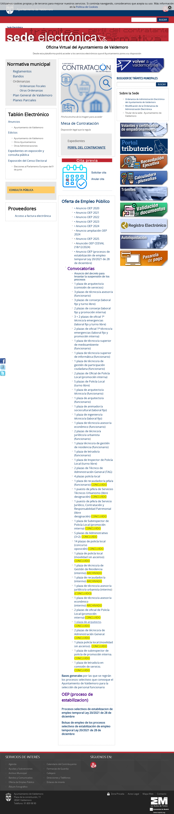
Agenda (12, 764)
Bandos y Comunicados (20, 777)
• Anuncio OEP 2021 (86, 212)
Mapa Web (148, 793)
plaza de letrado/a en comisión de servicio (88, 664)
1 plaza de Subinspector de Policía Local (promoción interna (91, 524)
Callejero (51, 773)
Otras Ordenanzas (31, 90)
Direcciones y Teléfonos (58, 777)
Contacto (161, 793)
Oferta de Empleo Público (21, 782)
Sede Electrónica (15, 27)
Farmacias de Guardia (57, 768)
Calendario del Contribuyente (61, 764)
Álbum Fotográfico (18, 786)
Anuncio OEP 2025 (87, 239)
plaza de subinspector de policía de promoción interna (92, 652)
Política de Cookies (87, 6)
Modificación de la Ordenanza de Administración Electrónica (141, 107)
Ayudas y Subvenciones (20, 768)
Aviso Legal (133, 793)
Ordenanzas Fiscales (33, 86)
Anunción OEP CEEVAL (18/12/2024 (89, 245)
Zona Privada (117, 793)
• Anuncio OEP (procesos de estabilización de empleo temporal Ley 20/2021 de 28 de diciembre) (92, 257)
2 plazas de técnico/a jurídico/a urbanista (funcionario (87, 435)
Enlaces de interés (56, 782)
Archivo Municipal (18, 773)
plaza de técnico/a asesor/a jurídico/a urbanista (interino (92, 587)
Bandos (18, 76)
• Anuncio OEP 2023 (86, 221)
